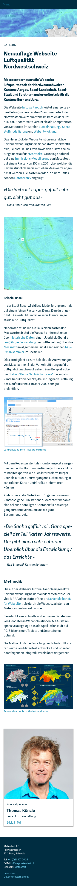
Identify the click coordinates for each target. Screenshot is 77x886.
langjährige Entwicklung (20, 342)
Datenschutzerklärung (16, 876)
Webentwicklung (45, 131)
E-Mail (11, 822)
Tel (19, 822)
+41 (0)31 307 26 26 (18, 859)
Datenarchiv (22, 178)
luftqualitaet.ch (32, 107)
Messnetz (10, 347)
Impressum (10, 873)
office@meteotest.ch (23, 863)
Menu (6, 4)
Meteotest (20, 867)
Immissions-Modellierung (32, 158)
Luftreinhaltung (49, 126)
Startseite (36, 154)
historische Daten (22, 337)
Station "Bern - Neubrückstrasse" (31, 374)
